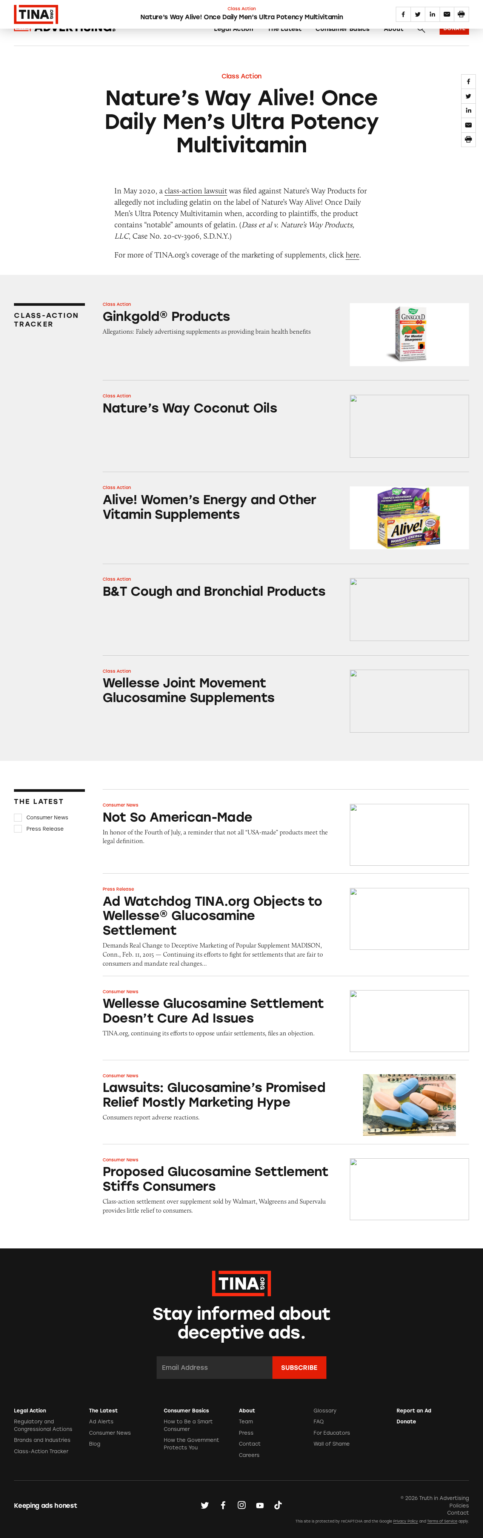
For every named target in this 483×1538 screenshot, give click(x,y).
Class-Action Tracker (41, 1451)
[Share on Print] (468, 140)
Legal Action (233, 28)
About (393, 28)
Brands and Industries (42, 1440)
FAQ (319, 1422)
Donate (406, 1422)
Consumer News (47, 817)
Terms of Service (442, 1521)
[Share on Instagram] (241, 1505)
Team (246, 1422)
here (352, 254)
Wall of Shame (332, 1444)
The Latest (284, 28)
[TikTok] (278, 1505)
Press (246, 1433)
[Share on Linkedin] (468, 111)
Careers (249, 1455)
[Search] (421, 29)
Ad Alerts (101, 1422)
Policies (459, 1506)
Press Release (45, 828)
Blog (94, 1444)
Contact (250, 1444)
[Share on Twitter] (468, 96)
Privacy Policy (405, 1521)
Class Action (241, 76)
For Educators (332, 1433)
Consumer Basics (342, 28)
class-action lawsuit (196, 190)
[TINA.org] (241, 1282)
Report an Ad (414, 1411)
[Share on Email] (468, 125)
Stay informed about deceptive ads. (241, 1323)
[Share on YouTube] (260, 1505)
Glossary (325, 1411)
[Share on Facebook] (468, 82)
